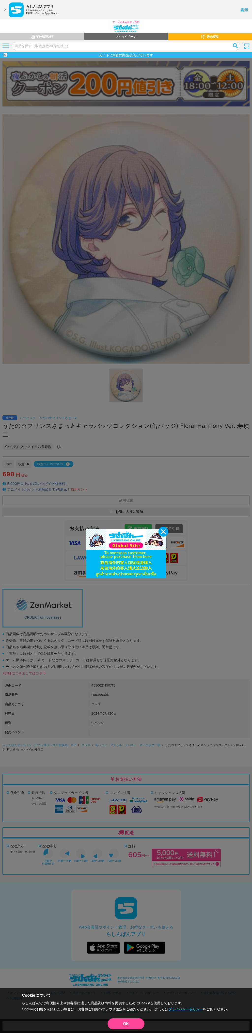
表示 (244, 9)
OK (126, 1024)
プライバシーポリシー (185, 1009)
